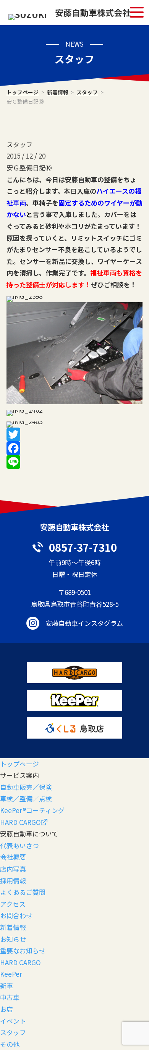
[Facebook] (74, 448)
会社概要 (13, 857)
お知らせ (13, 939)
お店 (6, 1009)
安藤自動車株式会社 (93, 12)
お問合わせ (16, 915)
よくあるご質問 (22, 892)
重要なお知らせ (22, 950)
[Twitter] (74, 434)
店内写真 (13, 868)
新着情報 (57, 92)
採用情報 (13, 880)
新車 (6, 985)
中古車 (9, 997)
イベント (13, 1021)
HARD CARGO (20, 822)
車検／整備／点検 (26, 798)
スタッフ (87, 92)
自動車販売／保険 (26, 787)
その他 (9, 1044)
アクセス (13, 904)
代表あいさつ (19, 845)
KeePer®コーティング (32, 810)
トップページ (22, 92)
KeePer (11, 974)
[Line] (74, 462)
